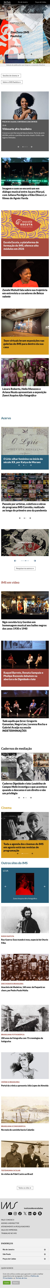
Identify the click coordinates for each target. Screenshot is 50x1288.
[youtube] (10, 1213)
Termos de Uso (21, 1278)
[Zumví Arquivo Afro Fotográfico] (25, 884)
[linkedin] (29, 1213)
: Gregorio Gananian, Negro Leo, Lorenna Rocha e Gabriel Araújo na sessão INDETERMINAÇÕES (24, 725)
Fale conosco (7, 1220)
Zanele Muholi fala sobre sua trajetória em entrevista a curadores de (24, 293)
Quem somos (7, 1268)
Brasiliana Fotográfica (12, 1034)
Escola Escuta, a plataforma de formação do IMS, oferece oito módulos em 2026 (21, 245)
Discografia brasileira (12, 984)
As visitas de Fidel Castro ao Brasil (17, 1174)
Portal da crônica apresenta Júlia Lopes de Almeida (24, 1085)
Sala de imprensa (9, 1230)
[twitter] (25, 1214)
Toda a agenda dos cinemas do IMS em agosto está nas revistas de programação (23, 847)
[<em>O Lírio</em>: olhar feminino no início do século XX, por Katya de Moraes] (25, 441)
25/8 (4, 125)
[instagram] (15, 1213)
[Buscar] (46, 6)
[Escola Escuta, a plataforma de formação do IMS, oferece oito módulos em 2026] (25, 224)
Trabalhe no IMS (9, 1233)
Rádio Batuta (7, 936)
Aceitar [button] (6, 1283)
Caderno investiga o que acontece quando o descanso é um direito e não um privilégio (24, 788)
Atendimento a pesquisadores (15, 1226)
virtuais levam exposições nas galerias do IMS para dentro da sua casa (23, 344)
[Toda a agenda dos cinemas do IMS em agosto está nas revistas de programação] (25, 826)
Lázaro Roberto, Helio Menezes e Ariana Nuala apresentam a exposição (24, 392)
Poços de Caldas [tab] (40, 2)
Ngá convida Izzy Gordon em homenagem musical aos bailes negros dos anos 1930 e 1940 (24, 625)
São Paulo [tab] (7, 2)
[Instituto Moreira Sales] (22, 1206)
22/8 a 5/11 (15, 46)
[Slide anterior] (20, 54)
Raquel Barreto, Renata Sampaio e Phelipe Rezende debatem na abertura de (23, 676)
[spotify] (34, 1213)
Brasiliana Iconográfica (13, 1126)
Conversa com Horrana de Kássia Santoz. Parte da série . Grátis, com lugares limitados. (23, 135)
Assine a (10, 1223)
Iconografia (25, 542)
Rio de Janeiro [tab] (23, 2)
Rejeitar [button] (15, 1283)
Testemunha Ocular (10, 1170)
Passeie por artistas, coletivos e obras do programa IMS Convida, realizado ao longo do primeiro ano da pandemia (24, 507)
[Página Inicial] (24, 6)
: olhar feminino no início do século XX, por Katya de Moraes (23, 460)
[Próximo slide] (31, 54)
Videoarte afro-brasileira (17, 128)
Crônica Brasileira (10, 1082)
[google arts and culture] (40, 1213)
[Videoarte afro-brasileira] (25, 105)
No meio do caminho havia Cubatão (17, 1130)
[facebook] (20, 1213)
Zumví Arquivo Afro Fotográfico (25, 898)
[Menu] (3, 6)
